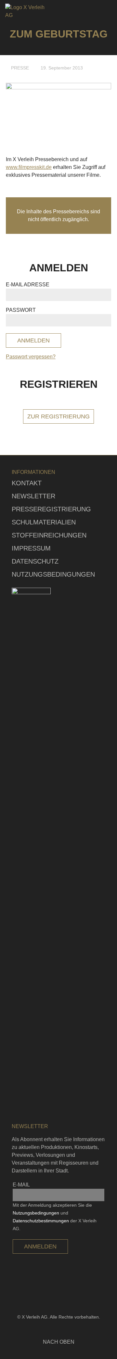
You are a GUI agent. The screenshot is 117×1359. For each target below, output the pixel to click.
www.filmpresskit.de (29, 167)
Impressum (31, 548)
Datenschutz (35, 561)
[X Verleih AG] (27, 11)
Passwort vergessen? (31, 356)
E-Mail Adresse (27, 284)
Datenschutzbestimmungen (41, 1220)
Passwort (21, 310)
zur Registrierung (58, 416)
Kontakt (27, 483)
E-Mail (21, 1184)
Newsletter (33, 496)
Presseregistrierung (51, 509)
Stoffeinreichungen (49, 535)
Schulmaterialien (44, 522)
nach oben (58, 1342)
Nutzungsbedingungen (53, 574)
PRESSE (20, 67)
